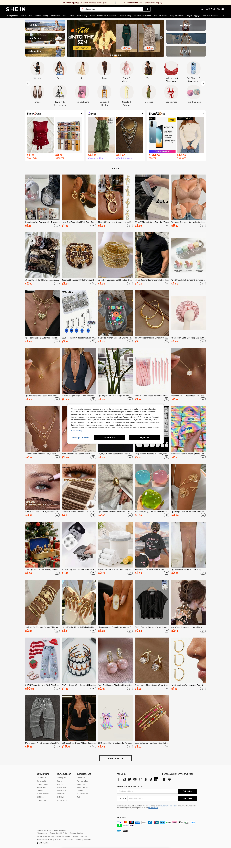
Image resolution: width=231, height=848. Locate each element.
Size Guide (61, 794)
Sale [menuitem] (30, 15)
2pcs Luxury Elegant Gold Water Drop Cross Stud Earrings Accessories (152, 685)
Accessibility (68, 840)
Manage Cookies (76, 833)
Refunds (60, 784)
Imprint (78, 840)
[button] (218, 9)
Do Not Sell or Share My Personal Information (53, 836)
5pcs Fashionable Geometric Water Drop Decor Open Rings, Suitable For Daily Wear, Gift (79, 454)
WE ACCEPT (121, 817)
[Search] (147, 9)
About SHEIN (41, 778)
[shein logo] (15, 9)
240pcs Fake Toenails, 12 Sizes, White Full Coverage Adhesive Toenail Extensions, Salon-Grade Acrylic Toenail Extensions (152, 454)
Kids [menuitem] (64, 15)
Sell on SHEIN (62, 800)
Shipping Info (61, 778)
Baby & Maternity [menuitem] (177, 15)
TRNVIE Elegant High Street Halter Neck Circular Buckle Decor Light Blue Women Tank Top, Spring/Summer (79, 396)
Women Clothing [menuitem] (41, 15)
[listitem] (42, 201)
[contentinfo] (157, 824)
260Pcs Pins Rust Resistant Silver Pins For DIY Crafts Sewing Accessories (79, 338)
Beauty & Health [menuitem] (160, 15)
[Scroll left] (220, 15)
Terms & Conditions (79, 836)
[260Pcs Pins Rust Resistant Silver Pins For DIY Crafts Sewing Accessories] (79, 313)
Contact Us (81, 778)
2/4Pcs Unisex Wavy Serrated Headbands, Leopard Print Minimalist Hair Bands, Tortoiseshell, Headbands (79, 685)
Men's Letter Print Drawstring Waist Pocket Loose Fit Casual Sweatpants (42, 743)
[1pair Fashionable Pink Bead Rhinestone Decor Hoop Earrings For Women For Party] (115, 660)
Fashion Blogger (43, 784)
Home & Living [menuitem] (125, 15)
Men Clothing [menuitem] (81, 15)
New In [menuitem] (23, 15)
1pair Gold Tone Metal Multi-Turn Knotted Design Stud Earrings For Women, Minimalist (79, 222)
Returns (59, 781)
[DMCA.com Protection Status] (125, 831)
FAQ (78, 797)
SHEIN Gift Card (82, 794)
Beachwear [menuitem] (55, 15)
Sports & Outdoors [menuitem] (210, 15)
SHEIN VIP (61, 797)
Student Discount (43, 794)
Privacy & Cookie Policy (168, 806)
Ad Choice (87, 840)
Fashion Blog (41, 800)
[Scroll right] (223, 15)
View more (114, 758)
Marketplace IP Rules (44, 840)
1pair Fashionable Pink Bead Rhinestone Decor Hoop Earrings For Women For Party (115, 685)
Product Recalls (82, 787)
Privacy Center (42, 833)
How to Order (61, 787)
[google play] (169, 780)
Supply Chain (42, 787)
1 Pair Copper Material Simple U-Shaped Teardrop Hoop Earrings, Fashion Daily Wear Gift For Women (152, 338)
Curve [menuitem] (71, 15)
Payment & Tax (82, 781)
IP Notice (58, 840)
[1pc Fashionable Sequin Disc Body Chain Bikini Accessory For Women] (188, 545)
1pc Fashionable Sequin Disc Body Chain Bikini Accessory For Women (188, 569)
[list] (138, 779)
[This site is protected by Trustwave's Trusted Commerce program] (119, 831)
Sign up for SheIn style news (130, 786)
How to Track (61, 791)
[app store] (164, 780)
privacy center (153, 808)
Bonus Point (81, 784)
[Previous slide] (70, 37)
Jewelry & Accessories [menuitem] (142, 15)
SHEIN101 (40, 797)
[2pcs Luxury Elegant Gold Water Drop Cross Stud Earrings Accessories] (152, 660)
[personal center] (202, 9)
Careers (40, 791)
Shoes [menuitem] (92, 15)
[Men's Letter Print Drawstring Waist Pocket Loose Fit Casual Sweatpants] (42, 718)
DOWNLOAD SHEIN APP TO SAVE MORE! (178, 774)
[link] (58, 2)
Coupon (80, 791)
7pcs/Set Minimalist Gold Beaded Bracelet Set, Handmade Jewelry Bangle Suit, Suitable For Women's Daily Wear (115, 280)
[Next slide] (161, 37)
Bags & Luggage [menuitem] (193, 15)
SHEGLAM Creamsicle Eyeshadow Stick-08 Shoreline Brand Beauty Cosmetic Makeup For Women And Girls (42, 511)
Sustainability (41, 781)
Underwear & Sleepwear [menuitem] (107, 15)
